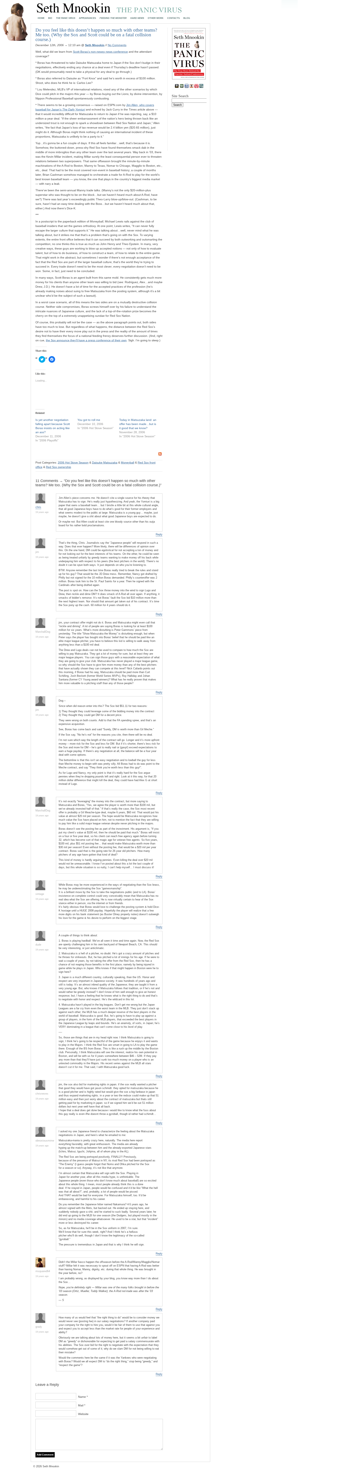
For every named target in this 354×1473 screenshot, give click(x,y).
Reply (159, 534)
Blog (186, 18)
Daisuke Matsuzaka (104, 462)
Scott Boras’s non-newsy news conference (100, 51)
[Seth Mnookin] (109, 11)
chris (38, 507)
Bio (50, 18)
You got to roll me (88, 420)
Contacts (173, 18)
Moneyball (127, 462)
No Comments (117, 45)
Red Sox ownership (58, 467)
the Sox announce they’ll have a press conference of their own (86, 340)
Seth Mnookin (94, 45)
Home (41, 18)
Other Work (155, 18)
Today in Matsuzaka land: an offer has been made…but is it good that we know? (137, 424)
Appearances (87, 18)
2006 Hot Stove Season (73, 462)
